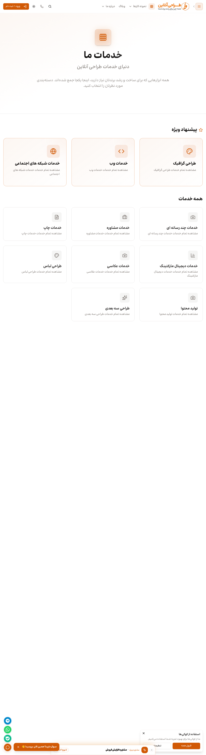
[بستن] (143, 733)
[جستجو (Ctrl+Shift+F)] (50, 6)
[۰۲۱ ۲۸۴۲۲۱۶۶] (42, 6)
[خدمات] (151, 6)
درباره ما (110, 6)
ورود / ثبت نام (13, 6)
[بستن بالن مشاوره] (151, 750)
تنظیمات (156, 746)
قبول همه (186, 746)
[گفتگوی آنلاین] (7, 747)
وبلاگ (122, 6)
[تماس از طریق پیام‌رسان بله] (7, 738)
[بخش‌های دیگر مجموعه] (199, 6)
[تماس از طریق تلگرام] (7, 720)
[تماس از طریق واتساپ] (7, 729)
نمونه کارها (139, 6)
